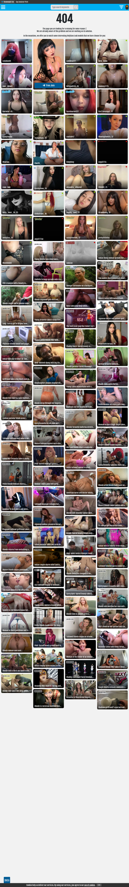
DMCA (7, 880)
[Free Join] (48, 88)
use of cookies (89, 885)
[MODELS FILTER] (121, 7)
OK (99, 885)
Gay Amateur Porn (22, 2)
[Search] (75, 7)
